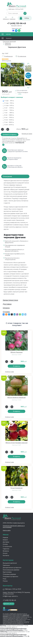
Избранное (6, 19)
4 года (9, 105)
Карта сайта (6, 530)
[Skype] (23, 314)
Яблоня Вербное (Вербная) (16, 397)
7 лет (9, 112)
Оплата (6, 308)
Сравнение (12, 19)
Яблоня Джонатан (16, 352)
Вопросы (6, 551)
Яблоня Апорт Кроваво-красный (16, 442)
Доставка (7, 304)
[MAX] (13, 31)
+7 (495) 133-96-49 (16, 23)
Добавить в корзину (9, 134)
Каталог (5, 540)
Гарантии (6, 549)
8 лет (9, 115)
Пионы (5, 581)
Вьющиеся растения (10, 563)
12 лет (9, 124)
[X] (12, 314)
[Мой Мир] (9, 314)
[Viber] (17, 314)
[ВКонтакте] (4, 314)
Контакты (6, 555)
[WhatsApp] (19, 31)
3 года (9, 103)
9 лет (9, 117)
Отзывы (6, 312)
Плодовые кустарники (10, 576)
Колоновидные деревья (11, 570)
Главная (5, 537)
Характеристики (10, 300)
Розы (4, 579)
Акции (5, 553)
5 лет (9, 108)
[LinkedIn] (14, 314)
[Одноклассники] (6, 314)
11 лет (9, 122)
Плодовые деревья (9, 574)
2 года (9, 100)
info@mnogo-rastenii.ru (10, 596)
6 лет (9, 110)
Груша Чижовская (16, 488)
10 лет (9, 120)
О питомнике (7, 546)
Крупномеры (7, 572)
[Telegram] (16, 31)
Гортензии (6, 565)
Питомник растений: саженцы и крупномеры (14, 526)
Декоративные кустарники (12, 567)
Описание (7, 176)
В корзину (16, 366)
